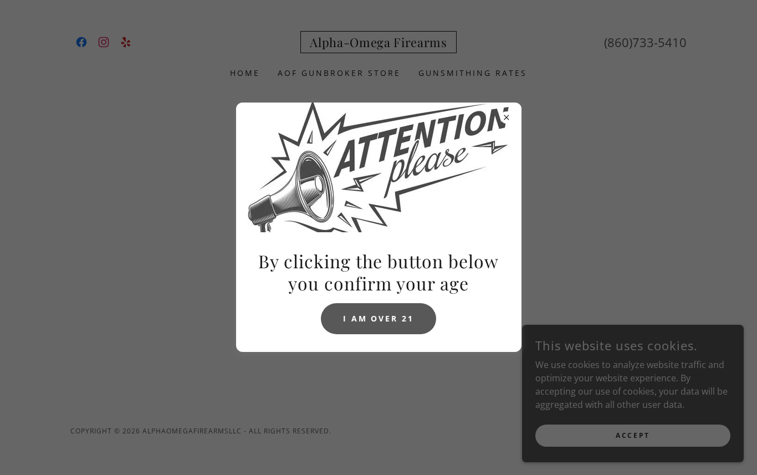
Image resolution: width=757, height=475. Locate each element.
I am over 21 (379, 318)
